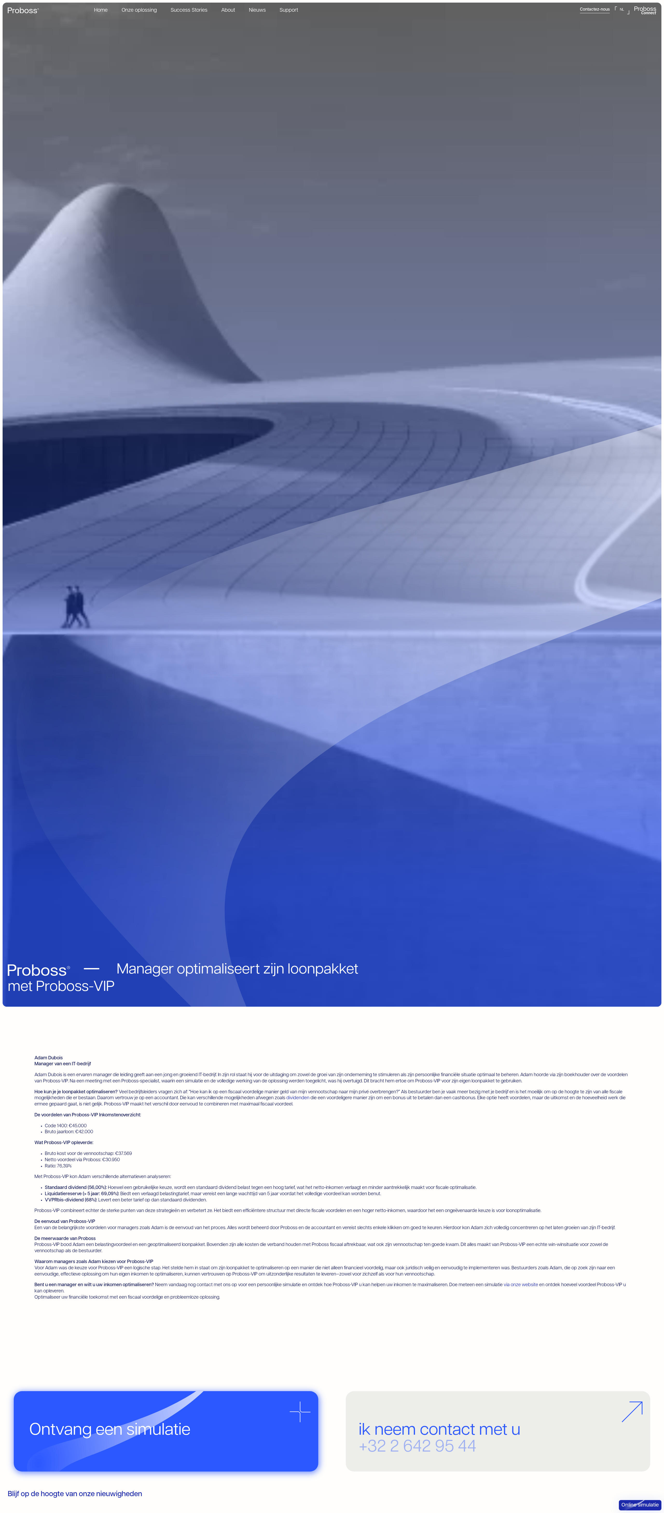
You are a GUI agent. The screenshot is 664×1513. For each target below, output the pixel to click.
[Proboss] (23, 10)
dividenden (297, 1098)
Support (289, 10)
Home (101, 10)
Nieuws (257, 10)
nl (622, 10)
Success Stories (189, 10)
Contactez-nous (595, 10)
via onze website (521, 1285)
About (228, 10)
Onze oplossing (139, 10)
